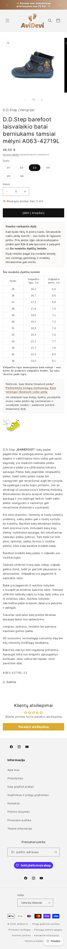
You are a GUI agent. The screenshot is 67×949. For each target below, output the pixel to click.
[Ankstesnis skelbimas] (7, 5)
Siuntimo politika (21, 935)
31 (10, 168)
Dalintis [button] (11, 682)
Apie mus (13, 769)
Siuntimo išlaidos (11, 154)
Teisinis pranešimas (35, 941)
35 (10, 176)
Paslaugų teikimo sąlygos (48, 929)
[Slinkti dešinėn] (42, 100)
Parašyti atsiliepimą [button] (33, 727)
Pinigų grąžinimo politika (46, 924)
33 (34, 167)
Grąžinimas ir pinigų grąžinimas (28, 795)
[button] (7, 21)
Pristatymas (15, 778)
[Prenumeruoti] (55, 852)
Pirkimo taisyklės (18, 811)
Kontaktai (13, 803)
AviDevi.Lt (22, 924)
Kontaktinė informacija (46, 935)
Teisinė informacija (19, 828)
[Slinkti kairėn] (25, 100)
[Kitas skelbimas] (60, 5)
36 (24, 176)
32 (23, 168)
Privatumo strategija (20, 929)
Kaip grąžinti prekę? (20, 786)
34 (50, 168)
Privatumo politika (19, 820)
